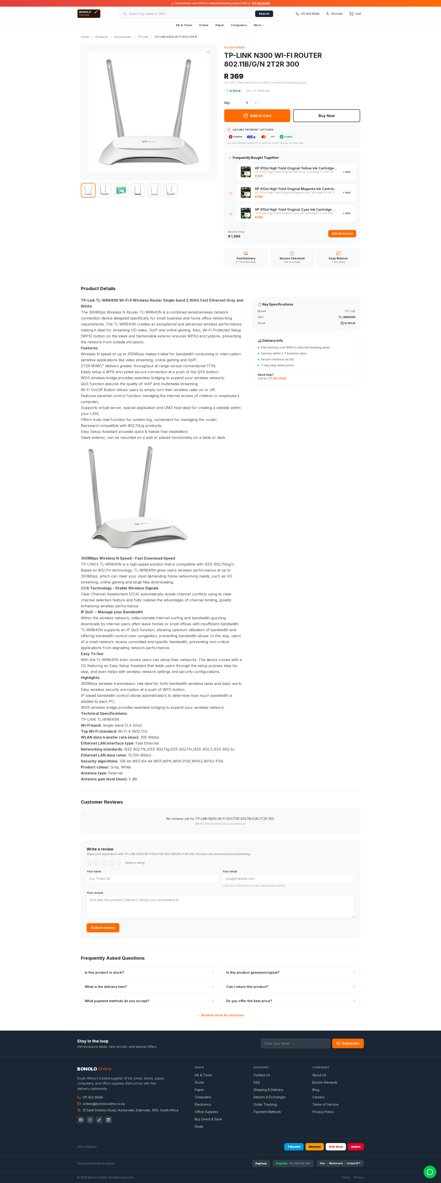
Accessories (122, 37)
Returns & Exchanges (270, 1097)
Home (85, 37)
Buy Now (327, 115)
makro (356, 1146)
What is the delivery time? (106, 987)
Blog (315, 1090)
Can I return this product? (247, 987)
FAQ (257, 1082)
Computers (239, 25)
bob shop (336, 1146)
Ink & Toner (184, 25)
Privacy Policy (323, 1112)
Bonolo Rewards (324, 1082)
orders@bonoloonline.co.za (104, 1104)
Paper (219, 25)
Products (102, 37)
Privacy (359, 1177)
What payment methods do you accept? (117, 1001)
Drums (204, 25)
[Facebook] (81, 1120)
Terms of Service (325, 1104)
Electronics (203, 1104)
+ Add (346, 172)
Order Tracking (265, 1104)
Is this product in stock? (104, 972)
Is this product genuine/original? (252, 972)
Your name (94, 871)
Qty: (227, 103)
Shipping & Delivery (268, 1090)
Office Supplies (206, 1112)
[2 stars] (97, 863)
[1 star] (90, 863)
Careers (318, 1097)
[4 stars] (112, 863)
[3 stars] (104, 863)
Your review (95, 892)
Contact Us (262, 1075)
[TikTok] (99, 1120)
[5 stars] (119, 863)
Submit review (103, 928)
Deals (199, 1126)
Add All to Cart (342, 233)
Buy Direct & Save (208, 1119)
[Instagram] (90, 1120)
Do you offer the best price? (249, 1001)
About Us (319, 1075)
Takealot (293, 1146)
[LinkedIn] (108, 1120)
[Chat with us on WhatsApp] (430, 1172)
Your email (229, 871)
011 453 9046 (261, 3)
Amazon (315, 1146)
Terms (346, 1177)
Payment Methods (267, 1112)
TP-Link (143, 37)
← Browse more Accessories (220, 1015)
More (257, 25)
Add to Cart (260, 115)
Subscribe (350, 1043)
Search (264, 13)
